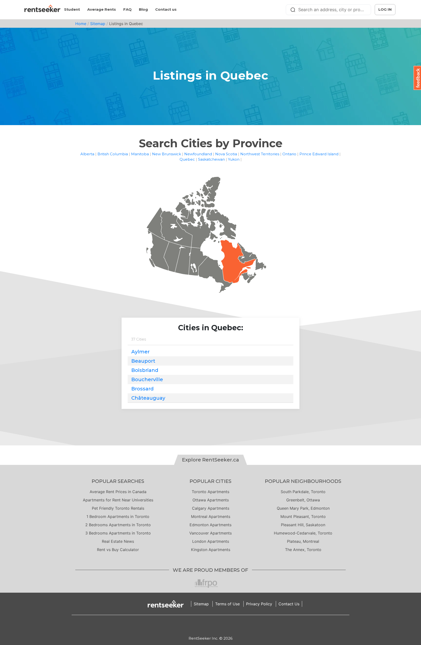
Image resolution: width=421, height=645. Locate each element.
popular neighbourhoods (303, 481)
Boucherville (147, 379)
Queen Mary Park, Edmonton (303, 508)
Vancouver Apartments (210, 533)
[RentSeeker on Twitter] (216, 625)
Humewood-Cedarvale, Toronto (303, 533)
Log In (385, 9)
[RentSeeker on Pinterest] (198, 625)
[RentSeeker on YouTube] (222, 625)
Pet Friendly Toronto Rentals (118, 508)
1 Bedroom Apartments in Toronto (117, 516)
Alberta (87, 154)
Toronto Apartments (210, 491)
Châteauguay (148, 398)
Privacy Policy (259, 603)
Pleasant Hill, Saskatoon (303, 524)
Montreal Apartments (210, 516)
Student (72, 9)
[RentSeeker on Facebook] (210, 625)
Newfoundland (198, 154)
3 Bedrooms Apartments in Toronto (118, 533)
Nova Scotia (226, 154)
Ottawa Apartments (210, 500)
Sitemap (97, 23)
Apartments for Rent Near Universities (118, 500)
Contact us (166, 9)
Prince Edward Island (318, 154)
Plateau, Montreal (303, 541)
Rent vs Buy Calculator (118, 549)
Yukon (233, 159)
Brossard (142, 389)
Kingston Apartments (210, 549)
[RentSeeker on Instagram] (204, 625)
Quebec (187, 159)
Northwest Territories (259, 154)
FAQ (127, 9)
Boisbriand (144, 370)
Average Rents (101, 9)
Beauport (143, 361)
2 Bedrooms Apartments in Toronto (118, 524)
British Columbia (112, 154)
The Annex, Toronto (303, 549)
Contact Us (288, 603)
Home (80, 23)
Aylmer (140, 352)
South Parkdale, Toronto (303, 491)
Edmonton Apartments (210, 524)
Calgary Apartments (210, 508)
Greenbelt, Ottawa (303, 500)
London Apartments (210, 541)
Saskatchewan (211, 159)
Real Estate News (118, 541)
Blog (143, 9)
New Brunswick (166, 154)
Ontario (289, 154)
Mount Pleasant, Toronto (303, 516)
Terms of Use (227, 603)
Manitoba (140, 154)
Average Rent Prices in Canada (118, 491)
